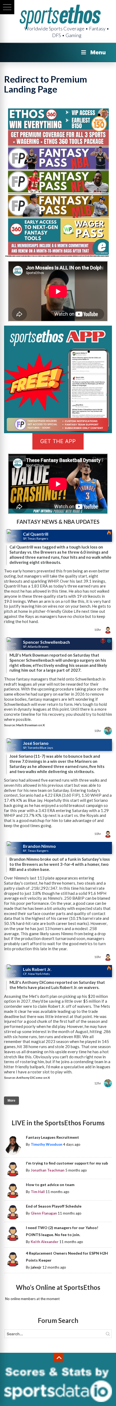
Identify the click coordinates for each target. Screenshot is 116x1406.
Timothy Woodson (46, 1144)
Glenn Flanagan (44, 1213)
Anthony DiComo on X (33, 1078)
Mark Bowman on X (30, 725)
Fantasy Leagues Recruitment (52, 1137)
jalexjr (36, 1267)
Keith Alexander (45, 1242)
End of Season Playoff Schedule (53, 1206)
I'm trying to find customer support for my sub (67, 1163)
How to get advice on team (50, 1184)
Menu (98, 52)
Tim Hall (38, 1192)
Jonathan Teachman (47, 1170)
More (11, 1100)
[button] (7, 7)
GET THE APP (58, 441)
